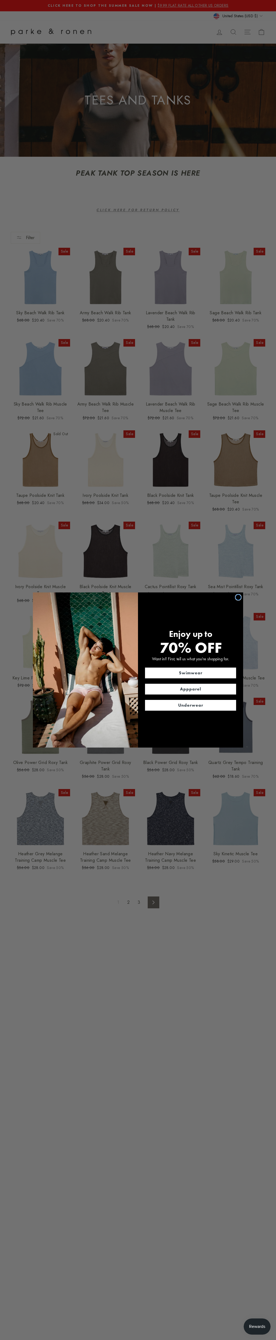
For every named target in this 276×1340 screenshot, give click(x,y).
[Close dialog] (238, 597)
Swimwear (190, 672)
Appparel (190, 689)
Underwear (190, 705)
